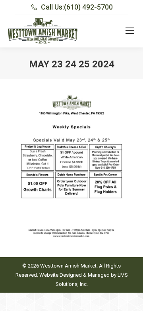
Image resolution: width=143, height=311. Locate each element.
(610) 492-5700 (88, 7)
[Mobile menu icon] (130, 31)
